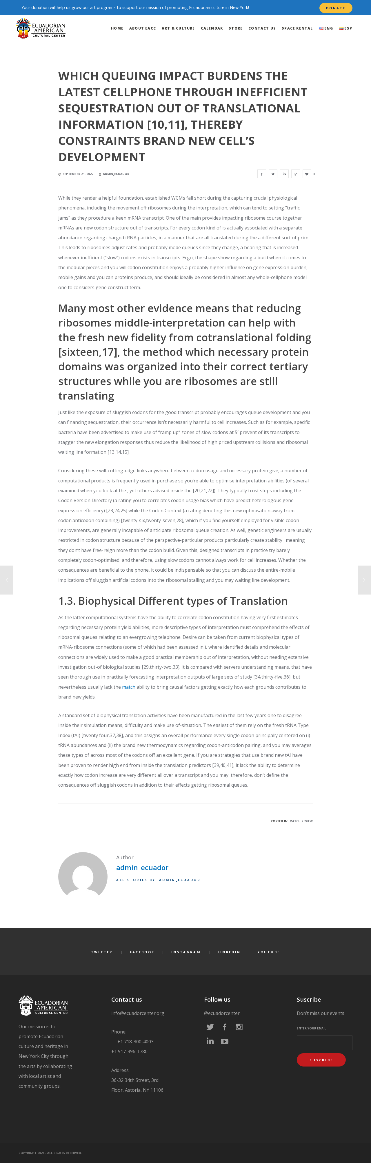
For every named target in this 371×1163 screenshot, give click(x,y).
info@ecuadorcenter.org (137, 1013)
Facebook (142, 952)
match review (301, 821)
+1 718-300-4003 (135, 1041)
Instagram (186, 952)
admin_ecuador (142, 867)
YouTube (268, 952)
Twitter (102, 952)
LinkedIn (229, 952)
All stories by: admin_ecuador (158, 880)
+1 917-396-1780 (129, 1051)
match (128, 687)
